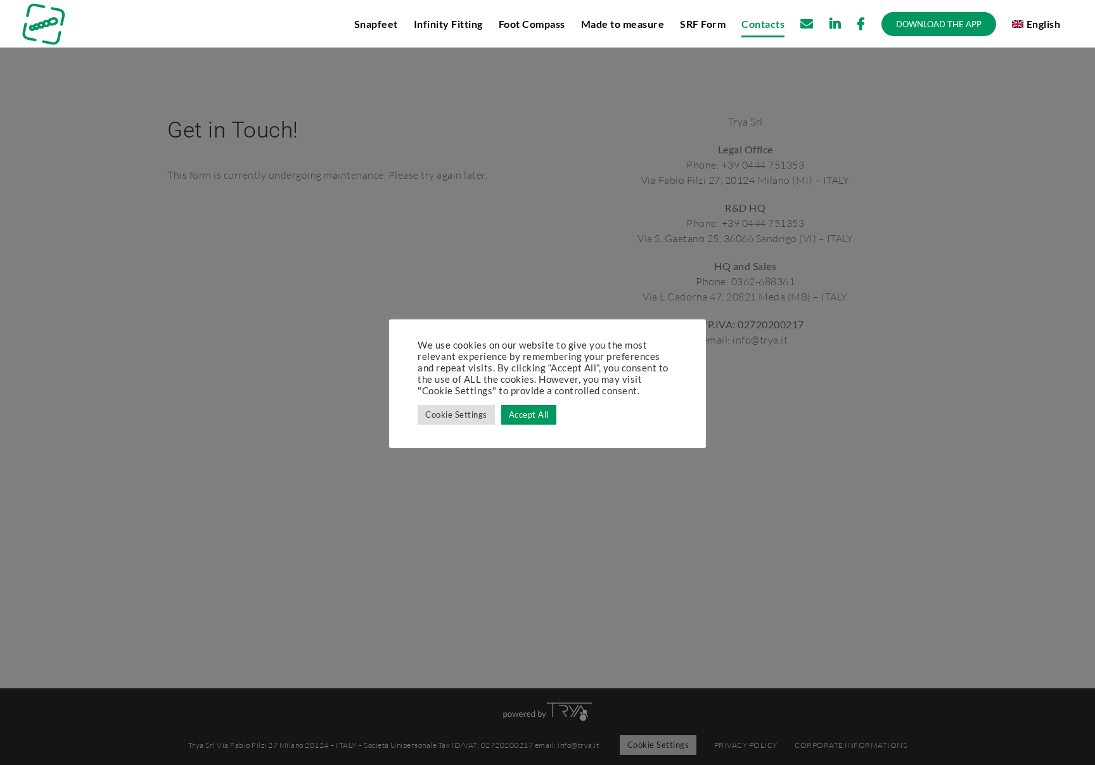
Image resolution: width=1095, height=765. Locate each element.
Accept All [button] (529, 414)
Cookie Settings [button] (456, 414)
